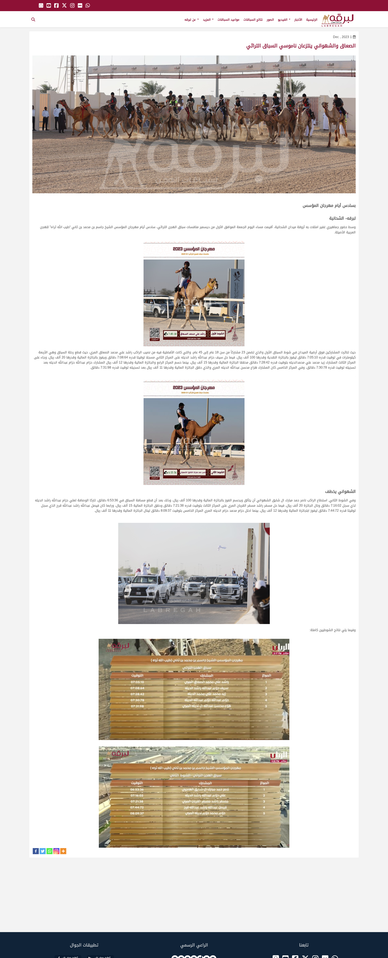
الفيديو (283, 19)
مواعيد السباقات (228, 19)
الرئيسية (311, 19)
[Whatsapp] (49, 851)
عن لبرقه (191, 19)
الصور (270, 19)
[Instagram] (56, 851)
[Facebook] (36, 851)
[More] (63, 851)
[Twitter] (43, 851)
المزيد (207, 19)
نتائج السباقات (253, 19)
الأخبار (298, 19)
